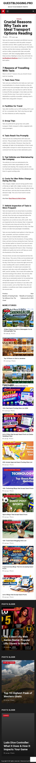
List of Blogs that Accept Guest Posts (15, 594)
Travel (19, 19)
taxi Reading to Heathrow (10, 58)
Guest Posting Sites (12, 390)
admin (6, 37)
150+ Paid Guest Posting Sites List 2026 (15, 408)
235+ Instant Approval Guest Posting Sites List (17, 462)
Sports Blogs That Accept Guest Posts (15, 514)
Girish (14, 647)
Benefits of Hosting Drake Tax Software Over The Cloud (10, 297)
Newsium (23, 761)
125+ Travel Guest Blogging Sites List (14, 540)
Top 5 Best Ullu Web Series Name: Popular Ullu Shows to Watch (17, 640)
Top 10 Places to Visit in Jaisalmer (14, 358)
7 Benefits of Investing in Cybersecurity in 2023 (26, 296)
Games (6, 715)
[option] (18, 629)
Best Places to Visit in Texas (17, 198)
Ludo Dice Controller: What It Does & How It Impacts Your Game (17, 746)
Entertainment (9, 609)
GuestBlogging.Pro (18, 3)
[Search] (33, 11)
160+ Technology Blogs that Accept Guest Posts (18, 488)
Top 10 (6, 340)
